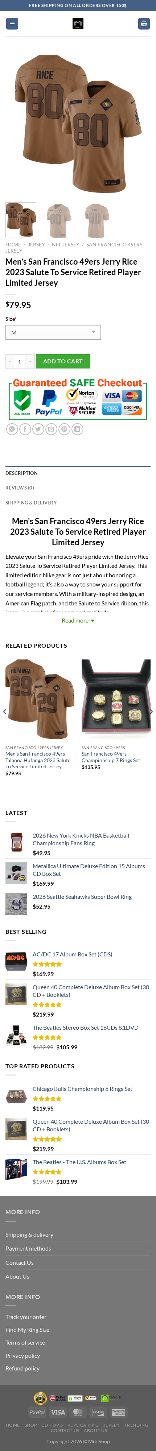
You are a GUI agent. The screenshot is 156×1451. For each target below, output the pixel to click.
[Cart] (144, 24)
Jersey (36, 244)
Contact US (65, 1430)
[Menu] (12, 24)
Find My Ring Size (27, 1329)
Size (11, 319)
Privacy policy (22, 1355)
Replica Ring (83, 1425)
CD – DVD (52, 1425)
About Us (17, 1276)
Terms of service (25, 1342)
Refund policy (22, 1368)
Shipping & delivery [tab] (31, 503)
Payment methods (28, 1248)
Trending (136, 1425)
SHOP (31, 1425)
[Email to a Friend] (51, 429)
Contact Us (19, 1262)
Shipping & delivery (29, 1234)
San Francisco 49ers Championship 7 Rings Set (111, 757)
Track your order (25, 1316)
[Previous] (17, 124)
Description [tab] (21, 473)
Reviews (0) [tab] (19, 488)
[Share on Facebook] (25, 429)
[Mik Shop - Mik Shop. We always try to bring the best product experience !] (78, 23)
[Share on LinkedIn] (77, 429)
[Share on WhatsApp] (12, 429)
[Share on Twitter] (38, 429)
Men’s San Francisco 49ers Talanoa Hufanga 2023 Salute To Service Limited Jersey (37, 760)
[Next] (138, 124)
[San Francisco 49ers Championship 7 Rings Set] (116, 699)
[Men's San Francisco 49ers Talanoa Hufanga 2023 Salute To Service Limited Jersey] (39, 699)
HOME (13, 1425)
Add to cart (63, 361)
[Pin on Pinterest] (64, 429)
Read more (75, 620)
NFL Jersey (65, 244)
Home (13, 244)
